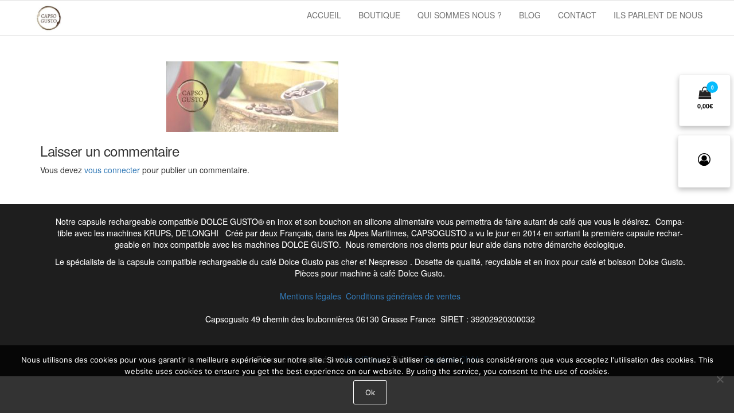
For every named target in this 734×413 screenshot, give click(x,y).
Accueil (324, 15)
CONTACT (577, 15)
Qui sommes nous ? (459, 15)
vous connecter (112, 170)
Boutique (379, 15)
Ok (370, 392)
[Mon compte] (704, 161)
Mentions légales (313, 296)
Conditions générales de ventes (403, 296)
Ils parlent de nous (658, 15)
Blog (530, 15)
